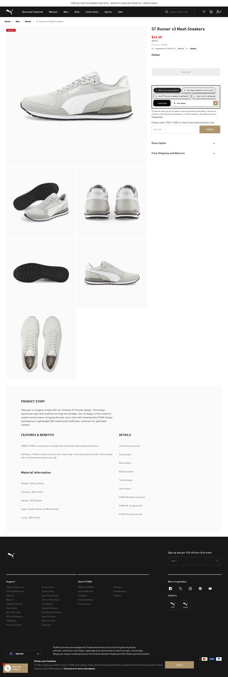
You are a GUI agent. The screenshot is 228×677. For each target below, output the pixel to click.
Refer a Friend (48, 620)
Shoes (28, 21)
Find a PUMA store (15, 591)
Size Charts (11, 608)
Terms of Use (48, 591)
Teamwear (46, 624)
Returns (10, 599)
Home (8, 21)
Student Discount (50, 608)
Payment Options (14, 604)
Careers (117, 595)
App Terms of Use (50, 595)
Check (210, 129)
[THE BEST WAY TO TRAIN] (185, 605)
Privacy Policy (157, 117)
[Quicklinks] (218, 11)
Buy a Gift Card (13, 612)
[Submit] (166, 11)
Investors (117, 587)
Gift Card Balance (14, 616)
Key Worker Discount (51, 612)
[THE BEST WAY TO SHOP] (173, 605)
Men (18, 21)
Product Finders (14, 624)
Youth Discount (49, 616)
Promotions (47, 604)
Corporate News (85, 599)
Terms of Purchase (50, 599)
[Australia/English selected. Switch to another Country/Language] (23, 654)
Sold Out (186, 72)
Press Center (84, 604)
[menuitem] (32, 12)
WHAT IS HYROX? (86, 587)
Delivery (10, 595)
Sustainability (120, 591)
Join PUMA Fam (85, 591)
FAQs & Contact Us (15, 587)
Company (82, 595)
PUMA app (11, 620)
